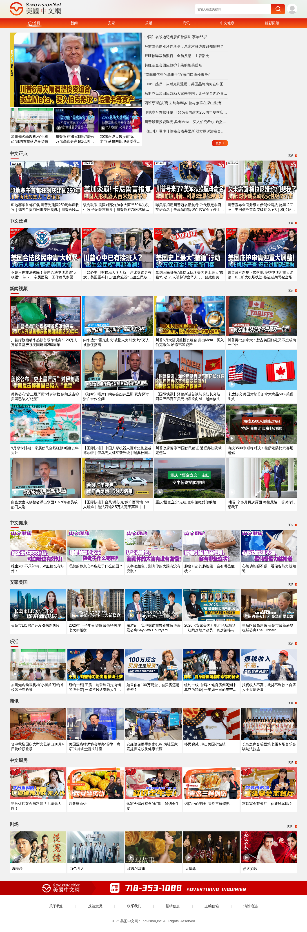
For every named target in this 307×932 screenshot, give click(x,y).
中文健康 (227, 23)
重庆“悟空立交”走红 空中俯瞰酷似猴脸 (186, 502)
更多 (220, 143)
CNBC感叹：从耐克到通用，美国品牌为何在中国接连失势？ (186, 84)
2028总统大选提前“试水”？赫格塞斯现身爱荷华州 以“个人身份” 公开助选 (120, 141)
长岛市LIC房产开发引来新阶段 (35, 625)
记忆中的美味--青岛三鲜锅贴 (207, 804)
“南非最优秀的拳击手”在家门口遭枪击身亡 (178, 75)
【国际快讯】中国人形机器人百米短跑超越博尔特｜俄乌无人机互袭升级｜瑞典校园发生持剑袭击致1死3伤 (117, 452)
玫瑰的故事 (136, 868)
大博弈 (190, 868)
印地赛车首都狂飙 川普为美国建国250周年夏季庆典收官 (186, 112)
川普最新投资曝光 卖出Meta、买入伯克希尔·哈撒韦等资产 (186, 122)
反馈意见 (95, 906)
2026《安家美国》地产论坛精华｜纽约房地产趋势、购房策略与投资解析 (211, 630)
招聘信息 (173, 906)
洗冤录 (17, 868)
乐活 (148, 23)
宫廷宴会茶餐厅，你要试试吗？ (267, 804)
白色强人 (77, 868)
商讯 (186, 23)
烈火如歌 (250, 868)
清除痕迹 (250, 906)
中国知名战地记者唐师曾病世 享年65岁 (176, 37)
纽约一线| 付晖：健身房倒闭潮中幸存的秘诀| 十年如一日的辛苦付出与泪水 (210, 689)
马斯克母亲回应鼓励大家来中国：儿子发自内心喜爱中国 (186, 93)
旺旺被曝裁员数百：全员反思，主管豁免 (177, 56)
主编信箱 (212, 906)
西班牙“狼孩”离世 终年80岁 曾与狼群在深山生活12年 (186, 103)
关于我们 (56, 906)
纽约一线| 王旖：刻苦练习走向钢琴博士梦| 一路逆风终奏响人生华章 (95, 689)
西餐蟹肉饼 (78, 804)
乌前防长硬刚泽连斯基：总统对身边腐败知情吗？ (184, 46)
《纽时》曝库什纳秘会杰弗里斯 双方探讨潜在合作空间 (186, 131)
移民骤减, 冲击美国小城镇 (205, 744)
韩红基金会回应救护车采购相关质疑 (173, 65)
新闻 (74, 23)
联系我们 (134, 906)
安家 (111, 23)
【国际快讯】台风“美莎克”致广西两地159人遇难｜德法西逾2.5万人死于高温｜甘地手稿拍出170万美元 (116, 506)
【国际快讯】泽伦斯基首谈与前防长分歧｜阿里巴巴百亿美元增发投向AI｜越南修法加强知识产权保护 (190, 398)
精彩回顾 (272, 23)
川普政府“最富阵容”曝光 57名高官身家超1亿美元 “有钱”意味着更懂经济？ (75, 141)
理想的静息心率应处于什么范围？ (96, 566)
